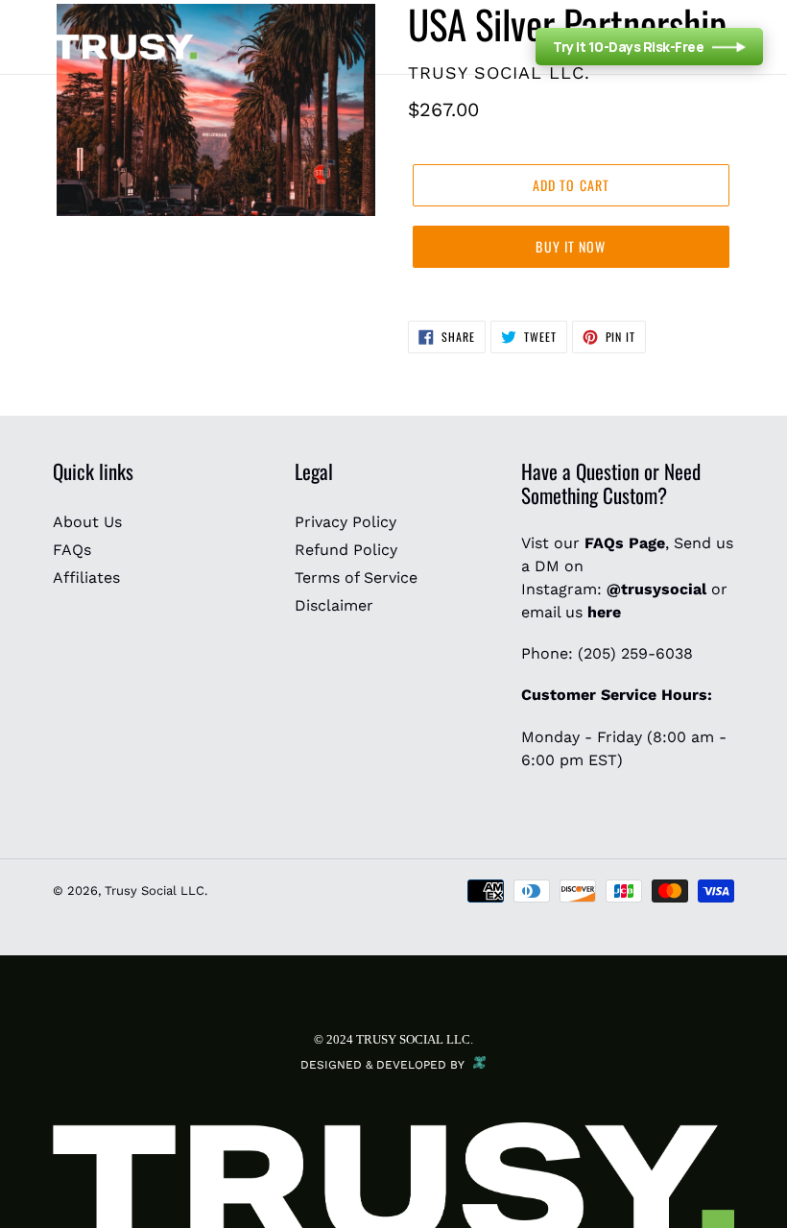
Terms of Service (356, 577)
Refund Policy (346, 550)
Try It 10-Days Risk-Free (628, 46)
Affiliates (86, 577)
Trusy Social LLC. (156, 890)
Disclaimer (334, 605)
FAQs (72, 550)
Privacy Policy (345, 522)
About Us (87, 522)
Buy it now (571, 246)
